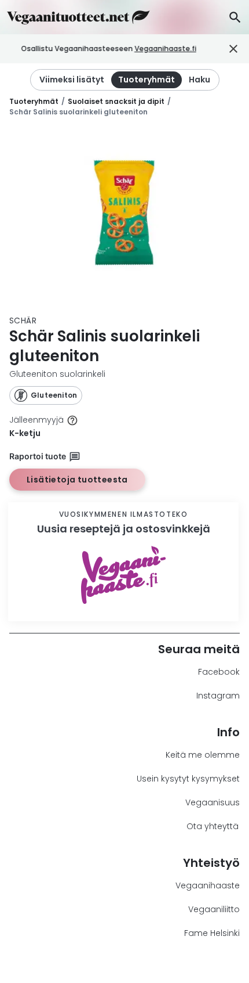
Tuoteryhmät (33, 101)
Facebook (219, 672)
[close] (212, 49)
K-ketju (25, 433)
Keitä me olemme (203, 755)
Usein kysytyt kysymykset (188, 778)
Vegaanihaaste (207, 885)
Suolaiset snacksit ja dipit (116, 101)
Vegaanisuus (212, 802)
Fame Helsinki (212, 933)
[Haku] (235, 17)
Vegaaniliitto (214, 909)
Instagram (218, 695)
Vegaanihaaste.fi (165, 48)
